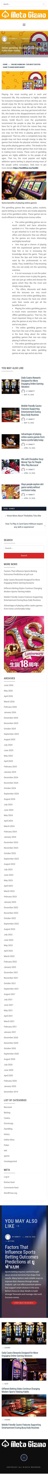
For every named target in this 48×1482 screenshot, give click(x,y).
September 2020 (11, 1054)
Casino (7, 43)
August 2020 (9, 1059)
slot (5, 1150)
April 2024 (8, 821)
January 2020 (10, 1086)
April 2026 (8, 696)
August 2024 (9, 799)
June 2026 (8, 685)
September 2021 (11, 989)
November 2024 (11, 783)
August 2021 (9, 994)
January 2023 (10, 902)
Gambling (8, 1129)
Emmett (14, 39)
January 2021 (10, 1032)
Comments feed (11, 1187)
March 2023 (9, 891)
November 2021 (11, 978)
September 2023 (11, 859)
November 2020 (11, 1043)
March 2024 (9, 826)
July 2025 (8, 745)
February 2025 (10, 766)
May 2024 (8, 815)
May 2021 (8, 1010)
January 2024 (10, 837)
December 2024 (11, 777)
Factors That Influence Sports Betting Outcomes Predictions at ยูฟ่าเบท (20, 572)
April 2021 (8, 1016)
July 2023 (8, 869)
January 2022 (10, 967)
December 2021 (11, 972)
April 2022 (8, 951)
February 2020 (10, 1081)
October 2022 (10, 918)
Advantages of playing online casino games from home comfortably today (33, 437)
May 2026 (8, 691)
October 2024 (10, 788)
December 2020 (11, 1037)
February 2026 (10, 707)
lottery (7, 1134)
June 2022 (8, 940)
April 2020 (8, 1075)
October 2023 (10, 853)
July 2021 (8, 999)
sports (6, 1156)
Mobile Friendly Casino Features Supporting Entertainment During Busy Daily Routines (23, 598)
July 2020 (8, 1064)
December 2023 (11, 842)
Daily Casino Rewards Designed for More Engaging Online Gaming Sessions (22, 581)
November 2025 (11, 723)
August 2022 (9, 929)
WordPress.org (10, 1193)
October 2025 (10, 729)
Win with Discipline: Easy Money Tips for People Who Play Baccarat (32, 462)
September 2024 (11, 793)
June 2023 (8, 875)
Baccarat (8, 1107)
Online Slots (9, 1140)
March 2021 (9, 1021)
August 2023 (9, 864)
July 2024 (8, 804)
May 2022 (8, 945)
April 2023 (8, 886)
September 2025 (11, 734)
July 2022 (8, 934)
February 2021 (10, 1026)
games (12, 509)
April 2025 (8, 761)
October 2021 (10, 983)
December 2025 (11, 718)
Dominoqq (8, 1123)
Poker (6, 1145)
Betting (7, 1112)
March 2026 (9, 701)
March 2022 (9, 956)
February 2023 (10, 896)
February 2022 (10, 961)
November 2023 (11, 848)
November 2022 (11, 913)
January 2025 (10, 772)
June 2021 (8, 1005)
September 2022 (11, 924)
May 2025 (8, 756)
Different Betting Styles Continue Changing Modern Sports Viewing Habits (23, 590)
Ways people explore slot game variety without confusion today (32, 487)
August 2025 (9, 739)
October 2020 (10, 1048)
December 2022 (11, 907)
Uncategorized (10, 1161)
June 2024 (8, 810)
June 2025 (8, 750)
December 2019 (11, 1092)
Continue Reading (23, 1303)
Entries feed (9, 1182)
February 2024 (10, 831)
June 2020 (8, 1070)
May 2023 (8, 880)
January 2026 (10, 712)
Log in (6, 1177)
